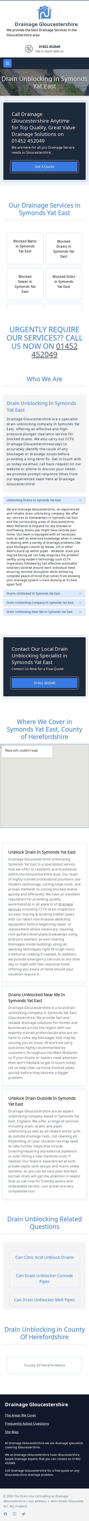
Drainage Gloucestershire (46, 24)
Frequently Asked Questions (27, 1423)
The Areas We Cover (20, 1415)
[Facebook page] (5, 1514)
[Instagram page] (14, 1514)
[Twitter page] (24, 1514)
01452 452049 (54, 350)
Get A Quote (44, 166)
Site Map (12, 1432)
